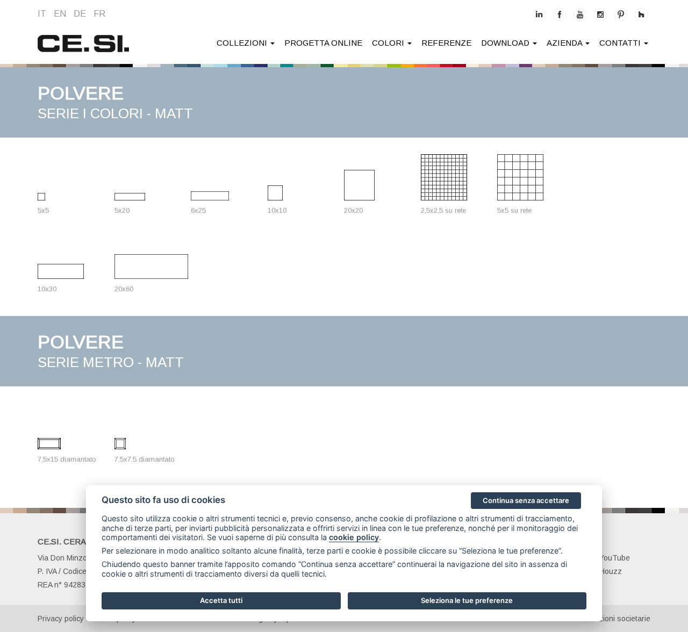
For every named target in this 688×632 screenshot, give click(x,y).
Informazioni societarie (612, 618)
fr (99, 13)
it (42, 13)
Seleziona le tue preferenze (467, 600)
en (60, 13)
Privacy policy (61, 618)
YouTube (614, 558)
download (506, 42)
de (80, 13)
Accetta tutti (221, 600)
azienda (565, 42)
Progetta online (323, 42)
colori (389, 42)
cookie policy (354, 537)
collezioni (243, 42)
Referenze (446, 42)
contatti (621, 42)
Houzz (610, 571)
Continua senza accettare (526, 500)
